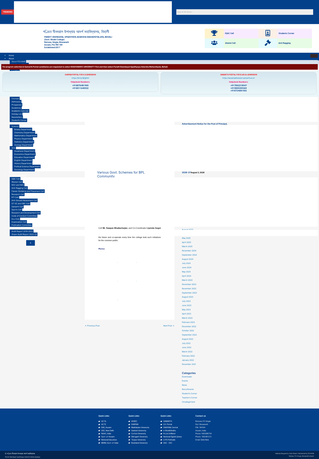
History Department (23, 163)
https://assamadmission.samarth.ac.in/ (238, 78)
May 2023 (186, 309)
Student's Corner (189, 393)
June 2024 (186, 267)
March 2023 (187, 318)
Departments (14, 123)
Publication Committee (22, 225)
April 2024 (186, 276)
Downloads (187, 376)
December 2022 (189, 326)
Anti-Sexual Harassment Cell (24, 200)
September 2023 (189, 293)
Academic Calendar (20, 111)
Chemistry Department (24, 132)
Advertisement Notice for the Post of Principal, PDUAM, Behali (40, 4)
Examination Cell (19, 222)
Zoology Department (23, 145)
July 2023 (186, 301)
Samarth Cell (17, 206)
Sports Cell (17, 209)
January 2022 (188, 360)
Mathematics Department (25, 135)
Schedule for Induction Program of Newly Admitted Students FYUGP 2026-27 (47, 9)
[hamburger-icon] (314, 56)
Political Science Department (27, 166)
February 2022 (188, 356)
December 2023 (189, 284)
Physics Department (23, 139)
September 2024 (189, 255)
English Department (23, 160)
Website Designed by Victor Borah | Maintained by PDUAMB (294, 453)
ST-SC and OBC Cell (21, 203)
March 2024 (187, 280)
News (184, 385)
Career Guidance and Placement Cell (28, 191)
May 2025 (186, 238)
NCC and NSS (18, 185)
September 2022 (189, 335)
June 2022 (186, 347)
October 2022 (188, 330)
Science (15, 126)
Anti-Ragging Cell (19, 188)
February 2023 (188, 322)
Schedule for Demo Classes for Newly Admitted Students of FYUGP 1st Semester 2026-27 (52, 15)
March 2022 (187, 351)
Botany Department (23, 129)
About (11, 58)
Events (185, 381)
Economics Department (24, 154)
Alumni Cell (230, 43)
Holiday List (17, 114)
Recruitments (188, 389)
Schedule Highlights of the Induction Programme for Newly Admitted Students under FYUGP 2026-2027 (57, 20)
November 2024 (189, 250)
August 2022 (187, 339)
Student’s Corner (19, 120)
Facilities (13, 172)
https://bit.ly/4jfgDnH (80, 78)
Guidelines (16, 108)
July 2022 (186, 343)
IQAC (11, 228)
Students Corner (286, 33)
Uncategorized (188, 402)
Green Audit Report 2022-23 (24, 234)
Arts (13, 148)
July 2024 (186, 263)
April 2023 (186, 314)
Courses (15, 98)
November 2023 (189, 288)
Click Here (205, 440)
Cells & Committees (17, 176)
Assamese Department (24, 151)
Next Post (168, 325)
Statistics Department (24, 142)
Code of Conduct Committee (24, 216)
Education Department (24, 157)
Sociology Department (24, 169)
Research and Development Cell (26, 213)
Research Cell (18, 194)
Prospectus (17, 105)
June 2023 (186, 305)
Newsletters (17, 117)
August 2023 (187, 297)
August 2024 (187, 259)
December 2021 (189, 364)
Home (11, 55)
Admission (16, 101)
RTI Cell (15, 197)
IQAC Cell (229, 33)
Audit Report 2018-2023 (22, 231)
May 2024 (186, 272)
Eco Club (15, 219)
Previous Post (92, 325)
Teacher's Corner (189, 397)
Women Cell (17, 182)
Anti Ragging (285, 43)
